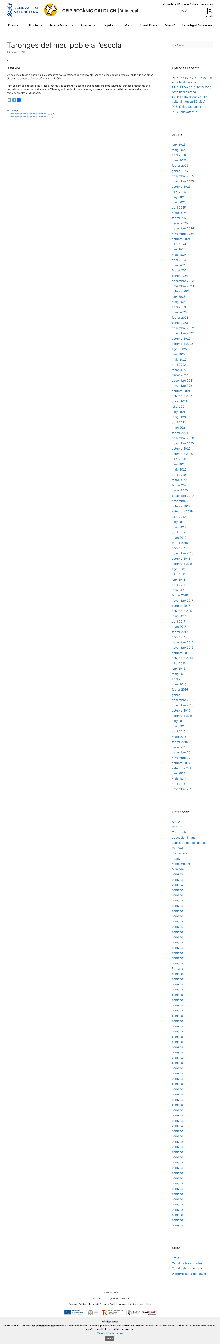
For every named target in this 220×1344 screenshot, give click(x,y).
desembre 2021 (183, 380)
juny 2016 (178, 668)
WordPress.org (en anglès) (190, 1273)
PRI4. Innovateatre (184, 112)
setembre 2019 (182, 511)
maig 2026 (179, 150)
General (14, 110)
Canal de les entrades (187, 1263)
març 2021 (179, 427)
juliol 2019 (179, 516)
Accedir (209, 16)
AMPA (176, 822)
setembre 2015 (182, 716)
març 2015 (179, 736)
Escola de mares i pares (188, 842)
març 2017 (179, 626)
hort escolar (180, 853)
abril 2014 (179, 784)
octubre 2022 (181, 338)
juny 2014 (178, 773)
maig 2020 (179, 469)
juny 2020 (179, 464)
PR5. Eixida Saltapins (186, 106)
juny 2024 (179, 249)
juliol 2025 (179, 192)
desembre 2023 (183, 281)
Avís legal (73, 1304)
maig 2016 (179, 674)
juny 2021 (178, 412)
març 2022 (179, 370)
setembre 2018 (182, 563)
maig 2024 (179, 254)
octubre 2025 (181, 186)
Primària (177, 968)
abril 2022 (179, 364)
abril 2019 (179, 532)
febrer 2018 (180, 595)
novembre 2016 (183, 647)
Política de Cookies (108, 1304)
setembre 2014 (182, 768)
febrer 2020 (180, 485)
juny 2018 (178, 579)
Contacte (133, 1304)
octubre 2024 (181, 239)
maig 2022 (179, 359)
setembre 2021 (182, 396)
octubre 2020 (181, 448)
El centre (13, 25)
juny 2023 (179, 296)
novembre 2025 (183, 181)
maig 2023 (179, 302)
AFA (126, 25)
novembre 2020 (183, 443)
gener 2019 (180, 548)
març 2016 (179, 684)
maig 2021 (179, 417)
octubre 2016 (181, 653)
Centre (176, 827)
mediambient (181, 863)
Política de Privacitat (88, 1304)
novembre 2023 (183, 286)
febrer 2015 (180, 742)
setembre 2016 (182, 658)
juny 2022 (178, 354)
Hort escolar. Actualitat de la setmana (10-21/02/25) (34, 116)
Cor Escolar (180, 832)
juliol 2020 (179, 459)
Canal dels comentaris (187, 1268)
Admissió (169, 25)
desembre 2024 (183, 228)
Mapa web (123, 1304)
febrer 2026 (180, 165)
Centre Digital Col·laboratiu (197, 25)
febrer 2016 (180, 689)
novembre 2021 (182, 385)
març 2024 (179, 265)
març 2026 (179, 160)
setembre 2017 (182, 611)
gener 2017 (179, 637)
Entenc (109, 1338)
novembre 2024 (183, 234)
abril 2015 (178, 731)
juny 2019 (178, 522)
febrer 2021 (180, 433)
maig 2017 (179, 616)
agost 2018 (179, 569)
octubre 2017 (181, 605)
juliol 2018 (179, 574)
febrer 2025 (180, 218)
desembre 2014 (183, 752)
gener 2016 (180, 695)
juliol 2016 (179, 663)
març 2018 (179, 590)
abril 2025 (179, 207)
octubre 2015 (181, 710)
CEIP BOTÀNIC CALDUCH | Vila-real (100, 10)
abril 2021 (178, 422)
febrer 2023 (180, 317)
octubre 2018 (181, 558)
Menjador (108, 25)
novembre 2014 (183, 757)
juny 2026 (179, 144)
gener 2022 (180, 375)
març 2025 (179, 213)
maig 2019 (179, 527)
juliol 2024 (179, 244)
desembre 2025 (183, 176)
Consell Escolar (149, 25)
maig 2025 (179, 202)
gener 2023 (180, 322)
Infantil (176, 858)
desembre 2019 (183, 495)
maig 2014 (179, 778)
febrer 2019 (180, 543)
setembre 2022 (182, 343)
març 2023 (179, 312)
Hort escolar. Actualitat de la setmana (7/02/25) (32, 113)
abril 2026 (179, 155)
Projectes (86, 25)
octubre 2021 (181, 391)
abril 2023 (179, 307)
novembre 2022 (183, 333)
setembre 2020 (182, 454)
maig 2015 (179, 726)
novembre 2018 (182, 553)
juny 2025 (178, 197)
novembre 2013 (183, 789)
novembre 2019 (183, 501)
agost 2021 (179, 401)
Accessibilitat (145, 1304)
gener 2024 (180, 275)
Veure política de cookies (110, 1333)
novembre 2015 (182, 705)
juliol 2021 (179, 406)
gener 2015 (179, 747)
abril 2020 (179, 475)
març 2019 (179, 537)
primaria (177, 874)
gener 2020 (180, 490)
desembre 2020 (183, 438)
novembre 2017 (182, 600)
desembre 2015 (183, 700)
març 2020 (179, 480)
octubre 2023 (181, 291)
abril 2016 (179, 679)
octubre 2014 (181, 763)
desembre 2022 (183, 328)
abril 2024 (179, 260)
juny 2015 (178, 721)
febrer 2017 (180, 632)
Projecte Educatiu (59, 25)
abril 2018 (178, 584)
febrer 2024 (180, 270)
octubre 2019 (181, 506)
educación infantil (184, 837)
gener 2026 (180, 171)
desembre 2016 (183, 642)
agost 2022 (180, 349)
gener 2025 (180, 223)
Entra (175, 1258)
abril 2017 (178, 621)
